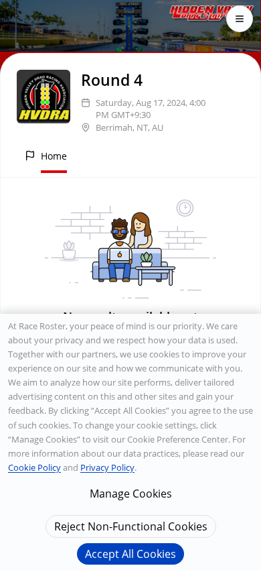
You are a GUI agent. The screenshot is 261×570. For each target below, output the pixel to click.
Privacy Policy (107, 467)
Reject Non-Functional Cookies (130, 526)
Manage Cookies (131, 493)
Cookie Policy (34, 467)
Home (54, 156)
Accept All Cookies (130, 554)
